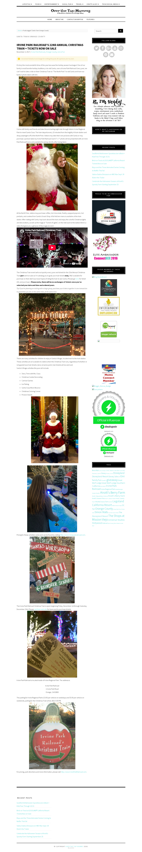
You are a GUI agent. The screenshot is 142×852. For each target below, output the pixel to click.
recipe (114, 509)
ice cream (103, 486)
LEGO (110, 502)
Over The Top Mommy (74, 846)
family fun (96, 480)
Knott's (98, 493)
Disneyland (118, 473)
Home (49, 19)
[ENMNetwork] (108, 306)
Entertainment (51, 4)
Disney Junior (109, 473)
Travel (79, 4)
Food (37, 4)
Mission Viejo (118, 505)
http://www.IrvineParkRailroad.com (73, 772)
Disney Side (113, 476)
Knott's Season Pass (98, 498)
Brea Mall (95, 470)
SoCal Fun (66, 4)
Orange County (51, 52)
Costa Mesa (122, 470)
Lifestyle (26, 4)
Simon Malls (101, 512)
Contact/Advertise (75, 19)
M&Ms (113, 505)
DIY (119, 477)
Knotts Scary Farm (102, 501)
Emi (122, 476)
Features (91, 19)
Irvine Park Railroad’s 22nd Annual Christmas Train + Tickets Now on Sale (50, 46)
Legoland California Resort (108, 503)
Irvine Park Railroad (38, 52)
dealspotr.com (108, 431)
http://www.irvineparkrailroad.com (72, 535)
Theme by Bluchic (71, 848)
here (77, 279)
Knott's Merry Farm (116, 496)
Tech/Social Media (110, 4)
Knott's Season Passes (110, 498)
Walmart (105, 523)
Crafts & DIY (92, 4)
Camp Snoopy (102, 470)
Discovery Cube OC (96, 473)
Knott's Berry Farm (112, 492)
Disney (103, 473)
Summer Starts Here (113, 512)
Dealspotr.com (108, 456)
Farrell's (104, 480)
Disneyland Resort (100, 476)
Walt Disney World (112, 523)
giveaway (111, 480)
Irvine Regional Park (108, 489)
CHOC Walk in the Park (112, 470)
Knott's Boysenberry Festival (100, 496)
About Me (59, 19)
